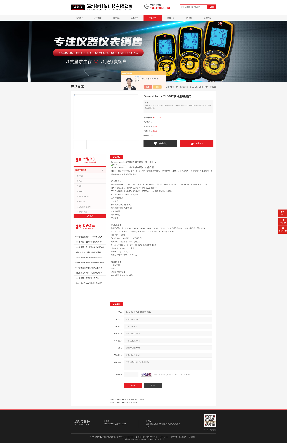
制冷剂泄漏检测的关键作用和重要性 (88, 257)
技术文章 (134, 18)
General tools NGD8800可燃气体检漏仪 (130, 399)
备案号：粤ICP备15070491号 (146, 437)
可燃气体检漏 (82, 212)
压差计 (79, 186)
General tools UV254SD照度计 (127, 402)
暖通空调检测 (169, 87)
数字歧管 (80, 176)
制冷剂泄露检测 (182, 87)
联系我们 (207, 18)
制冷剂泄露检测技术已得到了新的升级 (89, 263)
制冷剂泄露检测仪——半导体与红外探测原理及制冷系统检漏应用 (90, 237)
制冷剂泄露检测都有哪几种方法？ (88, 278)
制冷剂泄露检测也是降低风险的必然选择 (90, 268)
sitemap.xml (164, 437)
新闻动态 (116, 18)
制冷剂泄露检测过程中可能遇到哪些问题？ (90, 242)
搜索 (212, 7)
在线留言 (189, 18)
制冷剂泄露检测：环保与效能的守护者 (89, 247)
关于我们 (98, 18)
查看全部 (90, 216)
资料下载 (170, 18)
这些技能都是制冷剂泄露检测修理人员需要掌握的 (90, 283)
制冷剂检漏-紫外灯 (84, 207)
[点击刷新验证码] (146, 375)
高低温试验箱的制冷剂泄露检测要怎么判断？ (90, 273)
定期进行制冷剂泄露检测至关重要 (88, 252)
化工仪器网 (182, 437)
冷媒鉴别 (80, 191)
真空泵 (79, 181)
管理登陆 (192, 437)
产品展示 (152, 18)
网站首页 (79, 18)
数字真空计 (81, 202)
